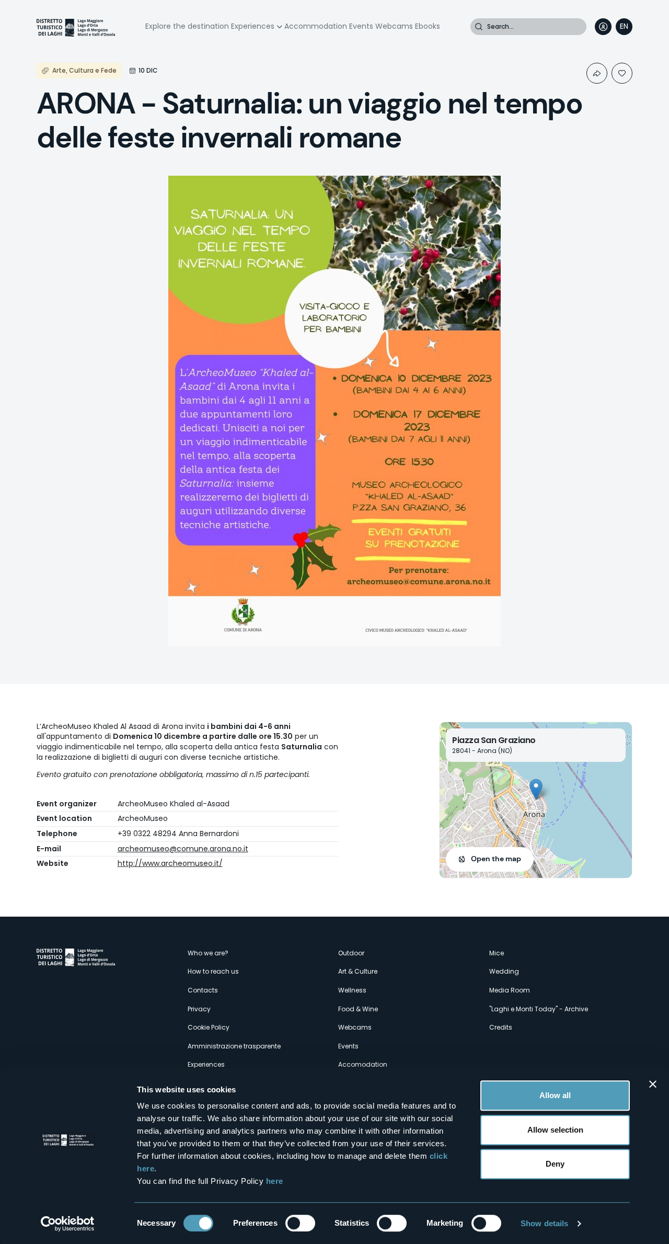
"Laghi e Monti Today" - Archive (538, 1009)
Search (478, 26)
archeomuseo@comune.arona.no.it (183, 848)
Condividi (596, 73)
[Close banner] (652, 1084)
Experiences (252, 26)
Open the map (496, 858)
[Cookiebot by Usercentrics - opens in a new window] (67, 1223)
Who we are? (208, 953)
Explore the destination (187, 26)
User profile (603, 26)
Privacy (199, 1009)
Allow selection (555, 1129)
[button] (536, 789)
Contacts (203, 990)
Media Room (509, 990)
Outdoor (351, 953)
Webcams (394, 26)
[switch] (300, 1223)
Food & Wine (358, 1009)
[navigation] (624, 26)
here (274, 1181)
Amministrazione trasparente (234, 1046)
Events (361, 26)
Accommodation (315, 26)
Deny (555, 1163)
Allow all (555, 1095)
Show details (544, 1223)
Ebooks (427, 26)
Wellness (352, 990)
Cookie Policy (208, 1027)
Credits (500, 1027)
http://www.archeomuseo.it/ (170, 863)
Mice (496, 953)
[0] (622, 73)
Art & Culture (357, 971)
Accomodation (362, 1064)
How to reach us (213, 971)
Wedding (504, 971)
